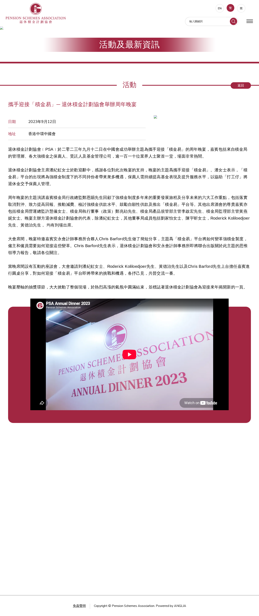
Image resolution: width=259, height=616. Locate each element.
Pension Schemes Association (133, 606)
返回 (241, 85)
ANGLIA (180, 606)
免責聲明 (79, 606)
